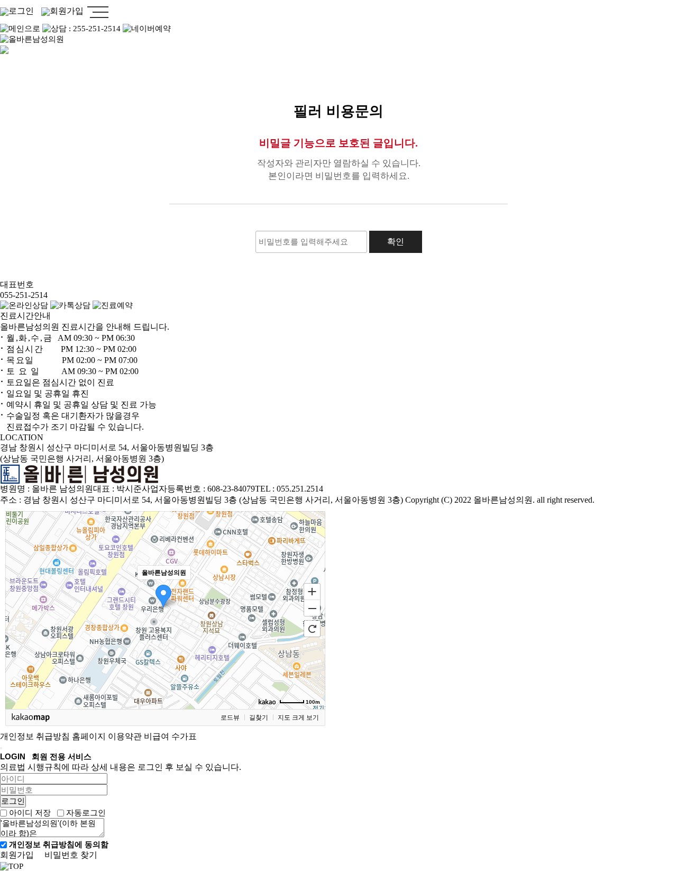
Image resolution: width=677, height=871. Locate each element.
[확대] (312, 591)
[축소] (312, 609)
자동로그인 (86, 813)
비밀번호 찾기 (70, 854)
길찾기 (258, 717)
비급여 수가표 (170, 736)
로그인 (21, 10)
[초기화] (312, 629)
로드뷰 (230, 717)
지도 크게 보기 (298, 717)
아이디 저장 (30, 813)
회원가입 (67, 10)
